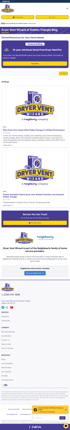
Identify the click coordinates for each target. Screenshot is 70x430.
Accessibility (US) (12, 414)
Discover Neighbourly (33, 273)
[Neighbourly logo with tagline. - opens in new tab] (46, 238)
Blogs (3, 359)
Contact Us (5, 340)
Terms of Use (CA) (27, 409)
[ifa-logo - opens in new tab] (4, 385)
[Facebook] (2, 307)
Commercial (5, 321)
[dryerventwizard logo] (35, 287)
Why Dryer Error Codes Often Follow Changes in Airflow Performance (34, 130)
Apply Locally (6, 344)
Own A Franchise (7, 348)
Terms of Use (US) (13, 409)
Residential (5, 316)
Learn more (7, 145)
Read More (35, 64)
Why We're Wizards (8, 332)
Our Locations (6, 372)
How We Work (6, 336)
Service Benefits (7, 363)
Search (64, 73)
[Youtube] (11, 307)
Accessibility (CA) (25, 414)
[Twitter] (7, 307)
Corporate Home (7, 380)
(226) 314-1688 (12, 294)
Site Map (4, 376)
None (4, 127)
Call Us (53, 17)
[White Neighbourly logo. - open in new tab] (6, 1)
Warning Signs (6, 367)
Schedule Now (19, 17)
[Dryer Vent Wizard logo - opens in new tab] (24, 238)
